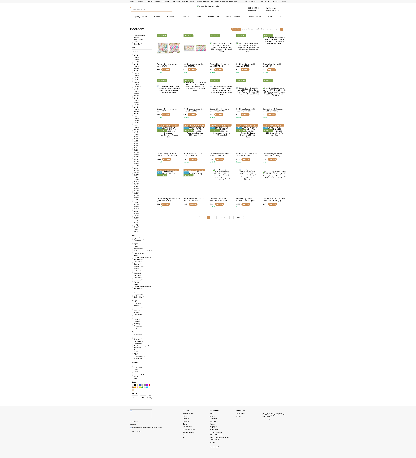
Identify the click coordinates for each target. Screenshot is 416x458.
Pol (255, 1)
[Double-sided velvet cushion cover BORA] (168, 92)
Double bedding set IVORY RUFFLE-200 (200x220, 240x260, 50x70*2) (272, 156)
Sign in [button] (212, 413)
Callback (238, 416)
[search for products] (171, 9)
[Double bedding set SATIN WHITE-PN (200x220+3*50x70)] (168, 137)
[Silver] (145, 387)
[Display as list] (284, 29)
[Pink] (137, 387)
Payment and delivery (187, 1)
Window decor (213, 17)
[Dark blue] (140, 385)
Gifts (270, 17)
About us (132, 1)
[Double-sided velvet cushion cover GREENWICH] (195, 92)
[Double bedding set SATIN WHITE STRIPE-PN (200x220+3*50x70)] (221, 137)
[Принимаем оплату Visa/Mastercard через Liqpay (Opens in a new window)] (146, 427)
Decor (198, 17)
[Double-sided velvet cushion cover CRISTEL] (168, 48)
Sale (280, 17)
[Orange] (135, 387)
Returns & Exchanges (202, 1)
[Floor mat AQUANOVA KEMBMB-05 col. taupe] (221, 182)
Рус (249, 1)
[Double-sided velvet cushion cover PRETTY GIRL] (248, 92)
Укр (246, 1)
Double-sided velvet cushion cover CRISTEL (167, 65)
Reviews (212, 442)
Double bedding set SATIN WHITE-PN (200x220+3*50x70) (168, 155)
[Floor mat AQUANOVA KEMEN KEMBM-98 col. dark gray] (274, 182)
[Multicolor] (149, 387)
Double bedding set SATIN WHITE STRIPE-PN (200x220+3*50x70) (219, 156)
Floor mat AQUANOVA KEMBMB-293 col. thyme (245, 199)
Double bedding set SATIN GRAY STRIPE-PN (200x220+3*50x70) (193, 156)
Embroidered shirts (233, 17)
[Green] (142, 387)
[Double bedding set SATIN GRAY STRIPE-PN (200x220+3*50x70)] (195, 137)
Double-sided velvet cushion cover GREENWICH (193, 110)
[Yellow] (140, 387)
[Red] (149, 385)
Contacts (157, 1)
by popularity (236, 29)
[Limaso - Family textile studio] (141, 413)
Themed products (254, 17)
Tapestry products (140, 17)
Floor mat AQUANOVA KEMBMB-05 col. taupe (218, 199)
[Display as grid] (281, 29)
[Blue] (147, 387)
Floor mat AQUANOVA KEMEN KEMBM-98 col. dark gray (274, 199)
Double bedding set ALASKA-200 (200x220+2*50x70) (194, 199)
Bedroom (170, 17)
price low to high (247, 29)
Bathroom (185, 17)
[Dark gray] (145, 385)
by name (270, 29)
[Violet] (147, 385)
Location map (266, 419)
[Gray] (142, 385)
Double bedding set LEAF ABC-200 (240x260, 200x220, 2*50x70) (247, 156)
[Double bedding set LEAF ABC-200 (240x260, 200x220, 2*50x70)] (248, 137)
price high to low (260, 29)
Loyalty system (175, 1)
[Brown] (133, 387)
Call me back (252, 10)
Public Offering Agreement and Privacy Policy (223, 1)
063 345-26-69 (254, 8)
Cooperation (140, 1)
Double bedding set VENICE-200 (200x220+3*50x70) (168, 199)
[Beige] (133, 390)
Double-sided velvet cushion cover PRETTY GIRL (246, 110)
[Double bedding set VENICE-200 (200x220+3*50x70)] (168, 182)
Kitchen (157, 17)
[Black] (135, 385)
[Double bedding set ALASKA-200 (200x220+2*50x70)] (195, 182)
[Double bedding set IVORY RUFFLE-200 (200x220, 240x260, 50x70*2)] (274, 137)
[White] (133, 385)
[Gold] (137, 385)
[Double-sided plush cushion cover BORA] (274, 48)
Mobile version (136, 431)
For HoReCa (150, 1)
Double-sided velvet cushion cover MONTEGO (220, 65)
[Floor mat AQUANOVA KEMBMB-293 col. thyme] (248, 182)
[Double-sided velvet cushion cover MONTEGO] (221, 48)
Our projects (165, 1)
